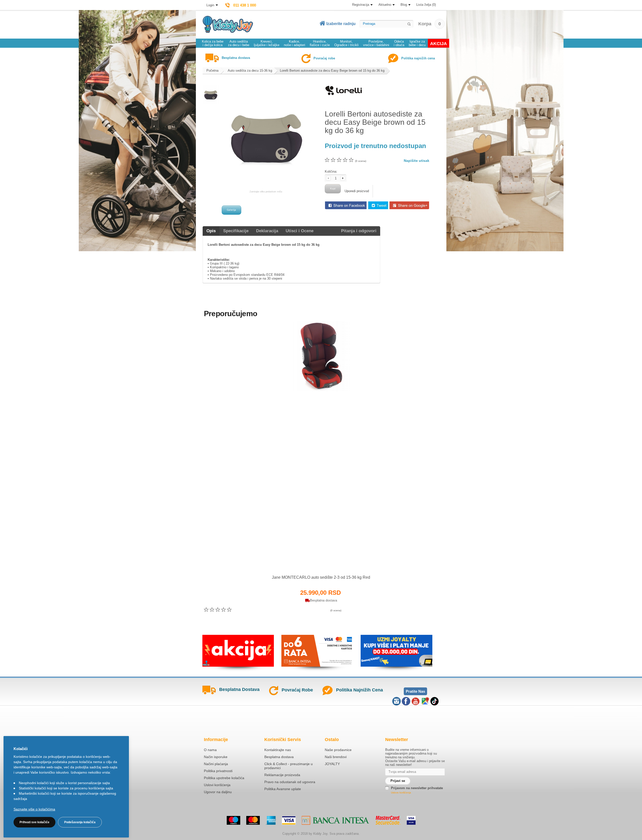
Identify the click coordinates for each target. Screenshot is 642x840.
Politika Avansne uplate (282, 789)
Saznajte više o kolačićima (34, 809)
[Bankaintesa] (335, 820)
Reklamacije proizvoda (282, 775)
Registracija (360, 5)
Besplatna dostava (279, 757)
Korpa (429, 23)
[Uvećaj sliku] (310, 561)
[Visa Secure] (411, 820)
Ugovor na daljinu (218, 792)
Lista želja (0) (426, 5)
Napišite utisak (416, 161)
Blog (403, 5)
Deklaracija (267, 230)
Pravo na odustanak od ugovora (289, 782)
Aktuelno (384, 5)
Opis (211, 230)
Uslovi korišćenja (217, 785)
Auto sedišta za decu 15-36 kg (250, 70)
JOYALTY (332, 764)
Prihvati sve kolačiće (34, 822)
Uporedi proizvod (357, 191)
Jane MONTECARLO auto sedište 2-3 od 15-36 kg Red (321, 577)
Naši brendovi (336, 757)
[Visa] (289, 820)
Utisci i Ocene (299, 230)
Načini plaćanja (216, 764)
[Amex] (271, 820)
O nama (210, 750)
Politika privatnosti (218, 771)
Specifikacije (236, 230)
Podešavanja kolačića (80, 822)
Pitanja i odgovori (358, 230)
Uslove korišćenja (401, 792)
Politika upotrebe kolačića (224, 778)
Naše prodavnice (338, 750)
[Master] (253, 820)
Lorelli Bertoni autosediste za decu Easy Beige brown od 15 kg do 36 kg (332, 70)
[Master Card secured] (388, 820)
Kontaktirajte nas (277, 750)
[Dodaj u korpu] (332, 561)
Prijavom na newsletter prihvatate (417, 788)
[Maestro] (233, 820)
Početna (212, 70)
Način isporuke (215, 757)
